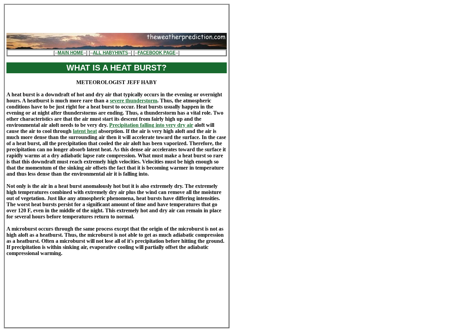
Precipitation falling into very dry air (151, 125)
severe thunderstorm (133, 100)
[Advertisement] (116, 16)
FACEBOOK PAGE (157, 52)
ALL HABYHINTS (110, 52)
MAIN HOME (70, 52)
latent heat (85, 131)
